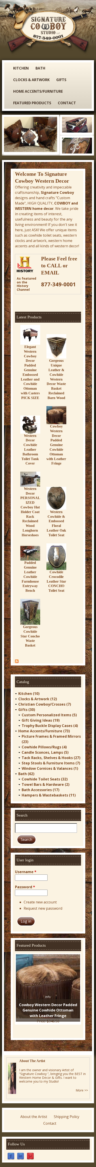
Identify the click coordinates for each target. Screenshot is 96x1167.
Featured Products (32, 102)
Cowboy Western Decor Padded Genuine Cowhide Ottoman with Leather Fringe (56, 444)
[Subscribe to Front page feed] (17, 660)
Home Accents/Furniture (38, 91)
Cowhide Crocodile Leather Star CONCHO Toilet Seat (56, 581)
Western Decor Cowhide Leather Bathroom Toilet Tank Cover (30, 449)
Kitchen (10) (29, 693)
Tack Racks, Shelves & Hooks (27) (51, 757)
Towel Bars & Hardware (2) (45, 784)
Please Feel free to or (59, 265)
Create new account (40, 902)
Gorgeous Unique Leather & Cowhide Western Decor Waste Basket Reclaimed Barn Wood (56, 379)
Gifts (61, 79)
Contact (67, 102)
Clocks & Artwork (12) (37, 698)
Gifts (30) (26, 709)
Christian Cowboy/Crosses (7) (44, 704)
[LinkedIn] (20, 1155)
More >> (82, 1090)
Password (25, 886)
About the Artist (33, 1116)
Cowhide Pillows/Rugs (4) (44, 747)
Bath (40, 68)
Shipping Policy (66, 1116)
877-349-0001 (58, 284)
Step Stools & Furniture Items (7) (51, 763)
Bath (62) (26, 773)
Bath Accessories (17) (40, 789)
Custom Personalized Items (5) (49, 714)
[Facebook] (11, 1155)
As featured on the (26, 280)
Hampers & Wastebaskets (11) (49, 795)
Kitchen (21, 68)
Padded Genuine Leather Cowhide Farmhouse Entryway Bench (30, 576)
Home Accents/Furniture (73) (44, 731)
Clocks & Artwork (31, 79)
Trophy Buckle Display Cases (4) (50, 725)
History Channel (23, 288)
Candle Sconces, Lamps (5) (45, 752)
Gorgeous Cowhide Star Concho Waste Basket (30, 636)
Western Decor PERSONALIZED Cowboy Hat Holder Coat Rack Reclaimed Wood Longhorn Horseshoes (30, 512)
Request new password (43, 908)
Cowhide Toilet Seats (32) (45, 779)
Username (25, 871)
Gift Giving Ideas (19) (41, 720)
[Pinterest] (30, 1155)
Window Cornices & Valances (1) (50, 768)
